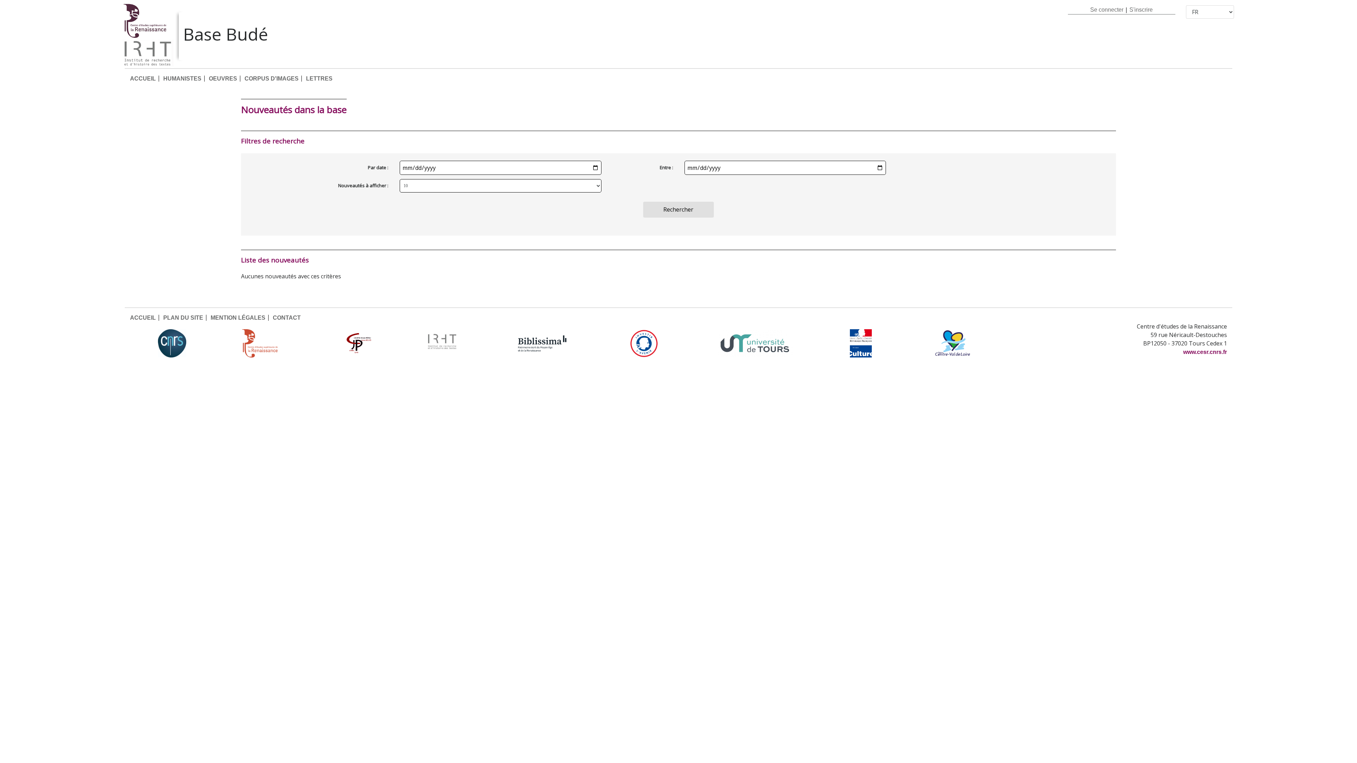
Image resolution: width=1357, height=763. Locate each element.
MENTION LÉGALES (238, 318)
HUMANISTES (182, 79)
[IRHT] (442, 343)
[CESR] (265, 343)
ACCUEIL (143, 79)
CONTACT (287, 318)
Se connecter (1106, 10)
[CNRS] (172, 343)
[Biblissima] (542, 343)
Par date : (378, 167)
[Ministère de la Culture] (861, 343)
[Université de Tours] (755, 343)
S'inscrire (1141, 10)
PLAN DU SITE (183, 318)
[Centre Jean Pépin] (358, 343)
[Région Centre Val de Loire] (952, 343)
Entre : (666, 167)
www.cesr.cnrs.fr (1205, 352)
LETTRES (319, 79)
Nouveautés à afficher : (363, 185)
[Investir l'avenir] (644, 343)
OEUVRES (223, 79)
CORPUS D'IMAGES (272, 79)
